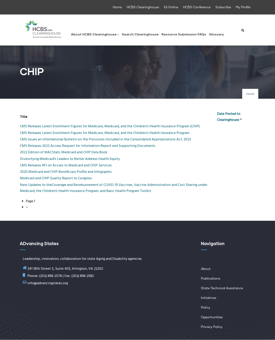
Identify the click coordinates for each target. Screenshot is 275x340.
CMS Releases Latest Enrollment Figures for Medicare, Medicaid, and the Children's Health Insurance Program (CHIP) (110, 126)
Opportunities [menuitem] (212, 317)
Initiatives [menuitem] (208, 298)
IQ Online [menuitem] (171, 7)
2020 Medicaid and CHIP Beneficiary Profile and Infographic (66, 172)
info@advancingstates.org (47, 283)
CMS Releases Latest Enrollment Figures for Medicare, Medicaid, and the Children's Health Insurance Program (104, 133)
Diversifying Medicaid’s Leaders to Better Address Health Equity (70, 159)
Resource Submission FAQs (183, 34)
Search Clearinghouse (140, 34)
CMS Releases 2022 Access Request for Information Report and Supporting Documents (87, 146)
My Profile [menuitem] (243, 7)
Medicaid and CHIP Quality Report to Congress (56, 178)
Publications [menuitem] (210, 278)
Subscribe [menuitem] (223, 7)
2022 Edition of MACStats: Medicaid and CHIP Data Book (63, 152)
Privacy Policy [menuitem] (211, 327)
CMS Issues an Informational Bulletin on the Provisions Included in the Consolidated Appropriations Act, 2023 (105, 139)
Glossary (216, 34)
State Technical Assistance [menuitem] (222, 288)
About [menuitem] (206, 269)
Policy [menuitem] (205, 307)
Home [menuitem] (117, 7)
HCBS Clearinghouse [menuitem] (143, 7)
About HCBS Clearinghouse (94, 34)
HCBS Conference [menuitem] (197, 7)
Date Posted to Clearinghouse (229, 117)
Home (250, 94)
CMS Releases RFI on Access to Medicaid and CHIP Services (66, 165)
